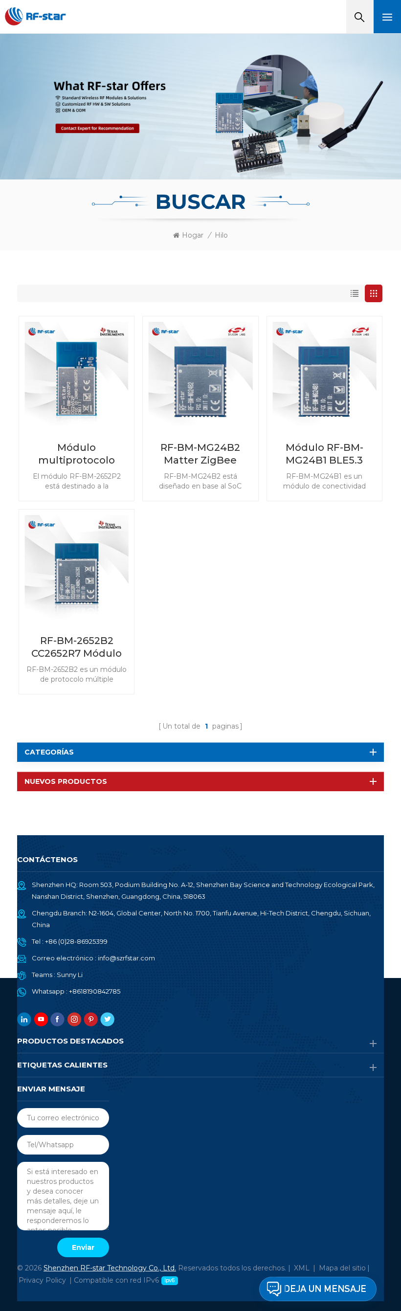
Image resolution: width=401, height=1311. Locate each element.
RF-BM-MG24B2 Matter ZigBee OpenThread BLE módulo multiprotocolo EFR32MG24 (200, 454)
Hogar (192, 235)
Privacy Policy (42, 1280)
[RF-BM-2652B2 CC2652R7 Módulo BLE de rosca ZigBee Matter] (76, 567)
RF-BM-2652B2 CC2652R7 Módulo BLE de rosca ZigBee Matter (76, 647)
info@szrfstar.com (126, 958)
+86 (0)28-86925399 (76, 941)
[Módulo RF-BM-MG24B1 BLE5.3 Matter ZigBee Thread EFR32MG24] (324, 374)
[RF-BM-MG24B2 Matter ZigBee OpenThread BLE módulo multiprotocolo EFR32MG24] (200, 374)
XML (302, 1268)
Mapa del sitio (342, 1268)
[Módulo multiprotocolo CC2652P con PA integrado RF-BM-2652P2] (76, 374)
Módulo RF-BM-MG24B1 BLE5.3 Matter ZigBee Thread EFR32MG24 (324, 454)
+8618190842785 (94, 991)
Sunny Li (70, 974)
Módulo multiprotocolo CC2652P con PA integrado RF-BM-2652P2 (76, 454)
